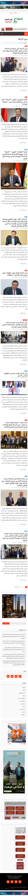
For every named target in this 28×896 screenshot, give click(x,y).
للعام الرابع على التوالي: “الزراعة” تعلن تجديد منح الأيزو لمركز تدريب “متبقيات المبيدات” (14, 102)
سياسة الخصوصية (7, 888)
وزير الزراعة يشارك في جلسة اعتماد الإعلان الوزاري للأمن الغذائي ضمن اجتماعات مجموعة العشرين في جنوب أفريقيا (14, 537)
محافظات (23, 714)
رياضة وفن (23, 704)
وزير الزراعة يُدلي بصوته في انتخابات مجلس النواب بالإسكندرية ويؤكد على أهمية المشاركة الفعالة (15, 51)
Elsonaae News (23, 55)
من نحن (2, 888)
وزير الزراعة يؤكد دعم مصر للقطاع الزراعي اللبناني (16, 374)
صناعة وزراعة (25, 320)
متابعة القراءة (23, 90)
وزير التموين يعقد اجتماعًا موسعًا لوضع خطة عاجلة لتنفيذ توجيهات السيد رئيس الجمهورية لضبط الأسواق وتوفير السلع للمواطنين (13, 636)
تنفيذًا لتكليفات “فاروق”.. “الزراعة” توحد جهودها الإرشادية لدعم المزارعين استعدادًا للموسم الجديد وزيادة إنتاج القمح (14, 155)
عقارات (23, 712)
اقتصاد (26, 149)
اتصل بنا (12, 888)
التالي (16, 587)
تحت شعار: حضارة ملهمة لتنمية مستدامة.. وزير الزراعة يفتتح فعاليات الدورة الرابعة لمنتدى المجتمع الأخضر (15, 424)
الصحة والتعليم (22, 693)
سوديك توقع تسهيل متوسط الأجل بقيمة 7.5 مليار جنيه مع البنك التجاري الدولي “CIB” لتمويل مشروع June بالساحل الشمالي (14, 643)
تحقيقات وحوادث (21, 698)
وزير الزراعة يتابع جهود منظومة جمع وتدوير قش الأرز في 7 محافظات (15, 274)
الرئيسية (24, 42)
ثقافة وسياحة (22, 701)
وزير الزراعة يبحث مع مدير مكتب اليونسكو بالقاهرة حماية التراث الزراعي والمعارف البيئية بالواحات (14, 324)
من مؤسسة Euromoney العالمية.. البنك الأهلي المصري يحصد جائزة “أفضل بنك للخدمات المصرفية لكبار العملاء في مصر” (14, 649)
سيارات (23, 706)
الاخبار (26, 46)
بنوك (24, 695)
